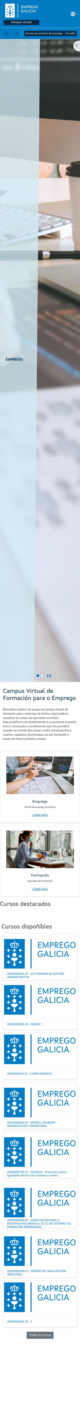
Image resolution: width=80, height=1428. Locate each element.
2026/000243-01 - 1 (19, 1321)
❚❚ (49, 675)
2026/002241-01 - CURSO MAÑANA (29, 1074)
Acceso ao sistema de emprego (44, 33)
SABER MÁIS (40, 815)
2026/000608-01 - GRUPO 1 (24, 1024)
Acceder (70, 33)
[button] (74, 14)
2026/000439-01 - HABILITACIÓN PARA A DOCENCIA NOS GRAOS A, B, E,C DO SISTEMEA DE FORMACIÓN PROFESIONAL (39, 1224)
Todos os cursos (40, 1335)
